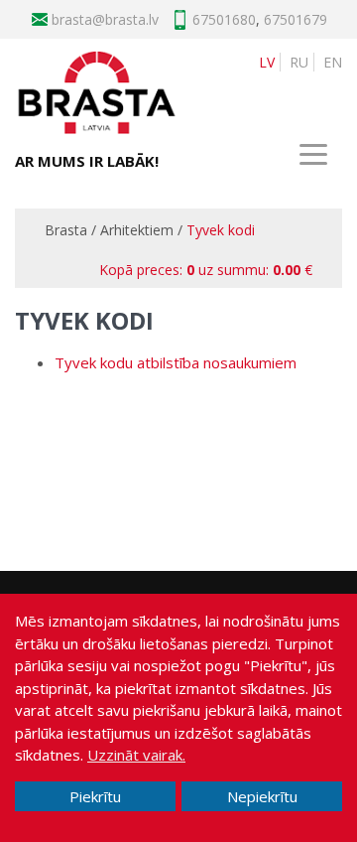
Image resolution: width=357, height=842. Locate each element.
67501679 (295, 19)
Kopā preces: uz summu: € (205, 269)
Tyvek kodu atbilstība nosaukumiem (176, 362)
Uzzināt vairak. (136, 755)
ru (299, 62)
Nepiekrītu (262, 796)
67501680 (224, 19)
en (332, 62)
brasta (125, 19)
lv (267, 62)
